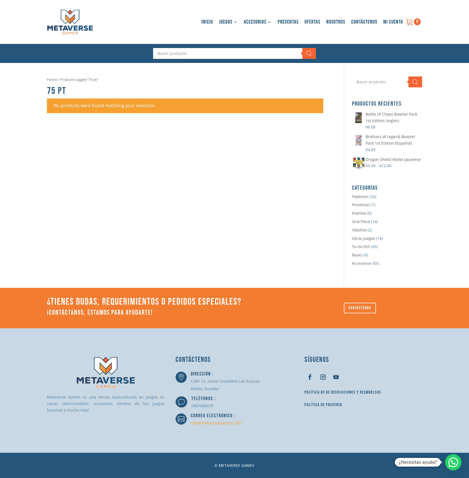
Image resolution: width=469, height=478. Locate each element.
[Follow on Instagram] (323, 377)
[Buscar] (309, 53)
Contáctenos (364, 22)
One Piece (361, 221)
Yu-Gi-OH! (361, 246)
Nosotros (335, 22)
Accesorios (255, 22)
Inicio (207, 22)
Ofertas (312, 22)
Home (52, 79)
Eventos (359, 213)
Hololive (359, 229)
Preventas (288, 22)
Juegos (225, 22)
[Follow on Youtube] (336, 377)
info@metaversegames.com (216, 422)
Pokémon (360, 196)
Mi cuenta (393, 22)
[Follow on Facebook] (310, 377)
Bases (357, 254)
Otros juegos (363, 238)
